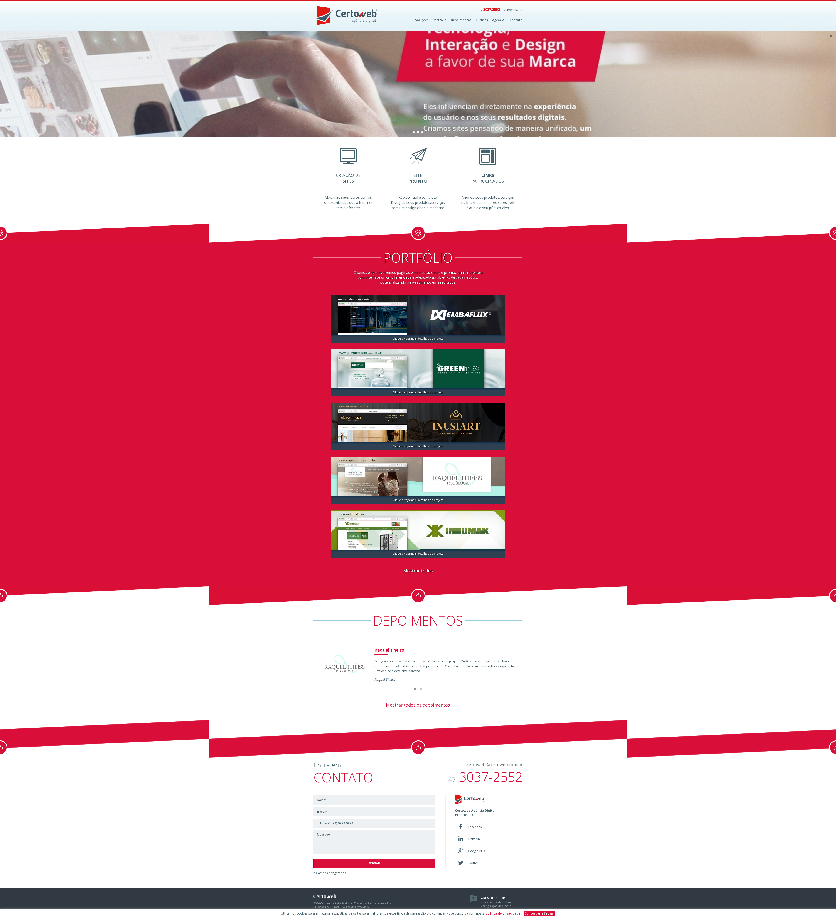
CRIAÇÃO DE (348, 178)
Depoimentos (461, 20)
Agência (498, 20)
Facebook (475, 827)
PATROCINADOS (487, 178)
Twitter (473, 863)
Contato (516, 20)
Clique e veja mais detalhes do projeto (418, 339)
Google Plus (476, 851)
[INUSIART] (418, 422)
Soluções (421, 20)
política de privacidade (502, 913)
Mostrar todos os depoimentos (418, 705)
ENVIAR (374, 863)
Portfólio (440, 20)
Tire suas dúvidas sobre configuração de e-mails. (496, 902)
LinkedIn (474, 839)
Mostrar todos (418, 571)
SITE (418, 178)
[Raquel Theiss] (418, 476)
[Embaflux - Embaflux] (418, 315)
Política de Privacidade (356, 907)
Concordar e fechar (539, 913)
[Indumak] (418, 530)
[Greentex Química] (418, 368)
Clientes (482, 20)
